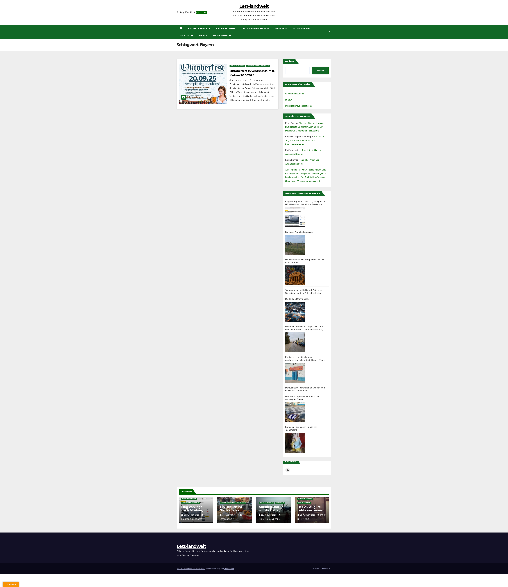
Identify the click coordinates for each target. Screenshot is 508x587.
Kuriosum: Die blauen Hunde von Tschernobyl (301, 428)
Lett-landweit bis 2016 (255, 28)
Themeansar (229, 569)
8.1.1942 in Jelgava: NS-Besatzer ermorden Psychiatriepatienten (305, 140)
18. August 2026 (308, 515)
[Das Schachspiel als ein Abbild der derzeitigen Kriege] (295, 412)
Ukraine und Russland (190, 503)
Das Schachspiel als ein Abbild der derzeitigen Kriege (302, 398)
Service (203, 35)
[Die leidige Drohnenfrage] (295, 312)
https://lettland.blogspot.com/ (298, 106)
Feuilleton (186, 35)
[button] (330, 32)
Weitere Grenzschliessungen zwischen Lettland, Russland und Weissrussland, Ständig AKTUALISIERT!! (304, 328)
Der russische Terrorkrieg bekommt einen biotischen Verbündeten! (305, 389)
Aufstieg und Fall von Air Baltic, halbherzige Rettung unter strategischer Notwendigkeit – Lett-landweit (305, 174)
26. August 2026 (191, 515)
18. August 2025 (240, 80)
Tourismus (281, 28)
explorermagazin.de (294, 94)
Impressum (326, 569)
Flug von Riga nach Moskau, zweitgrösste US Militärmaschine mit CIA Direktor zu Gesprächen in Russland (305, 127)
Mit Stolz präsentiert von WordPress (191, 569)
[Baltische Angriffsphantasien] (295, 245)
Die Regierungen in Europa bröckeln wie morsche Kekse (305, 261)
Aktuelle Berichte (199, 28)
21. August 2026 (269, 515)
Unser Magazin (222, 35)
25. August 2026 (230, 515)
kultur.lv (288, 100)
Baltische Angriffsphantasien (299, 232)
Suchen (289, 61)
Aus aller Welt (302, 28)
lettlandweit (259, 80)
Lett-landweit (254, 6)
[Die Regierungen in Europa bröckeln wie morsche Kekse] (295, 275)
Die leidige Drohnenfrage (297, 299)
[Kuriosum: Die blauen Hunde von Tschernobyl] (295, 443)
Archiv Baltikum (226, 28)
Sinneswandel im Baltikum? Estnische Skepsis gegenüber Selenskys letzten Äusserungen (303, 292)
